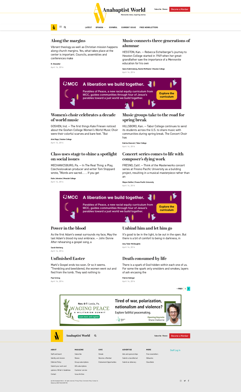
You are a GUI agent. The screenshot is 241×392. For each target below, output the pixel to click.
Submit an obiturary (129, 362)
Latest (88, 27)
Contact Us (95, 381)
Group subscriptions (82, 362)
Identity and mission (58, 358)
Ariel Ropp (55, 139)
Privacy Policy (78, 381)
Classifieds (150, 362)
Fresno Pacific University (144, 182)
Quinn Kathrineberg (129, 69)
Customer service (81, 370)
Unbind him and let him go (147, 228)
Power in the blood (68, 228)
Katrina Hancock (128, 143)
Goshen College (66, 139)
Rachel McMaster (144, 69)
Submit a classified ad (130, 358)
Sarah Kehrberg (57, 247)
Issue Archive (79, 374)
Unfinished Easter (68, 258)
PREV (180, 288)
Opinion (100, 27)
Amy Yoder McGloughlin (131, 244)
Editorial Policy (56, 362)
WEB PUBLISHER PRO (61, 383)
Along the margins (68, 41)
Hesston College (159, 69)
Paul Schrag (55, 278)
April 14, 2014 (57, 67)
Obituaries (149, 358)
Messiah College (70, 178)
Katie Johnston (56, 178)
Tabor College (141, 143)
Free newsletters (152, 354)
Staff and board (56, 354)
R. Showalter (56, 64)
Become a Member (179, 9)
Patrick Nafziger (128, 278)
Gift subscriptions (81, 366)
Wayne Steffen (127, 182)
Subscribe (157, 9)
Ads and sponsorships (130, 354)
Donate (101, 354)
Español (113, 27)
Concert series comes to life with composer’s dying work (153, 157)
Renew (165, 9)
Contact (53, 374)
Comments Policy (87, 381)
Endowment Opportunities (107, 362)
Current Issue (128, 27)
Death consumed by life (144, 258)
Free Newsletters (149, 27)
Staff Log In (175, 350)
